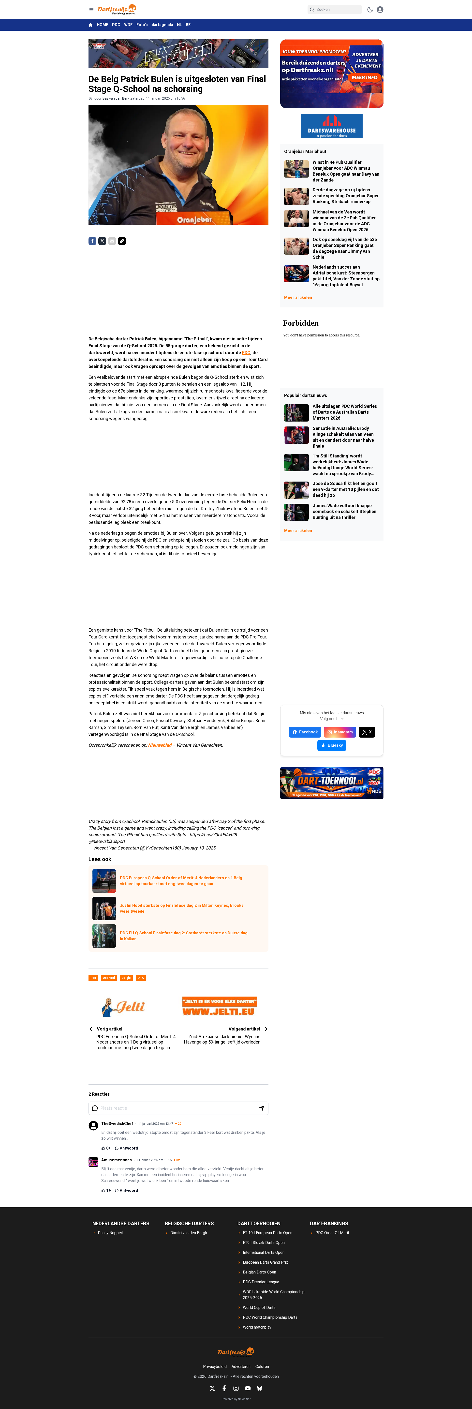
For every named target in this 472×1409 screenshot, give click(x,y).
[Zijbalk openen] (91, 10)
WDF (128, 24)
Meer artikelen (298, 297)
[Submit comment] (261, 1108)
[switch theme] (370, 9)
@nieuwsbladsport (106, 841)
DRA (141, 978)
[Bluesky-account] (260, 1388)
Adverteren (241, 1366)
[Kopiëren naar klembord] (122, 241)
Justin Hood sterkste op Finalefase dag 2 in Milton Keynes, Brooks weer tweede (182, 908)
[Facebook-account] (224, 1388)
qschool (109, 978)
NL (179, 24)
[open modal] (380, 9)
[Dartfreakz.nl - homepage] (117, 9)
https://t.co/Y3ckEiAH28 (213, 834)
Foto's (142, 24)
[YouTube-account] (248, 1388)
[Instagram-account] (236, 1388)
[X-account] (212, 1388)
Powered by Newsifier (236, 1399)
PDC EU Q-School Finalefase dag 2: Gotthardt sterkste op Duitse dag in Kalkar (184, 936)
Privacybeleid (215, 1366)
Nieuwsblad (160, 745)
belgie (126, 978)
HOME (102, 24)
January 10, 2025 (198, 847)
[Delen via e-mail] (112, 241)
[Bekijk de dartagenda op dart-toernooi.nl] (332, 783)
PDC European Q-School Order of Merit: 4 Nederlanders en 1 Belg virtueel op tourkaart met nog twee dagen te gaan (181, 881)
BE (188, 24)
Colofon (262, 1366)
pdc (93, 978)
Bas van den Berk (116, 98)
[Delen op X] (102, 241)
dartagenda (162, 24)
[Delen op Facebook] (92, 241)
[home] (90, 25)
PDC (116, 24)
